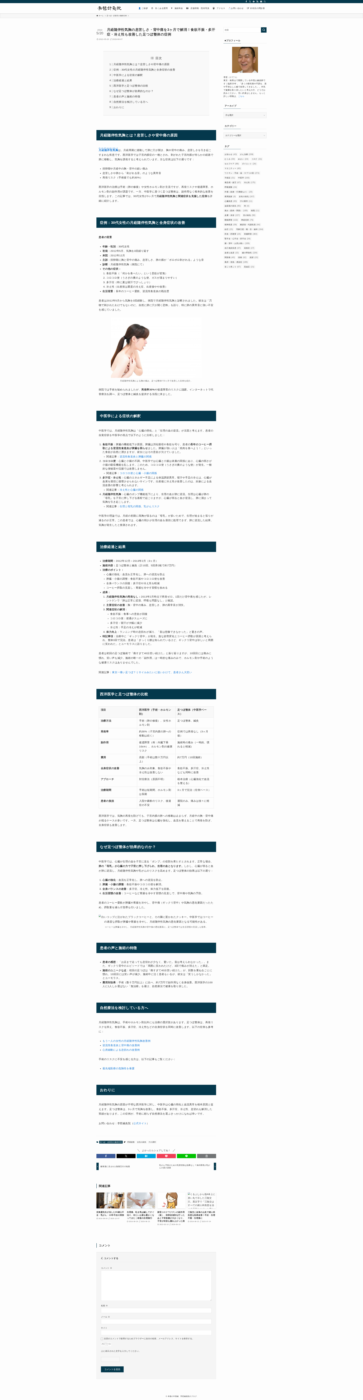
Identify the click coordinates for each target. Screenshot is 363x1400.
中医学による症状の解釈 (128, 75)
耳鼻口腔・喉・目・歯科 (249, 229)
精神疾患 (231, 225)
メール (105, 1317)
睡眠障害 (231, 220)
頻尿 (254, 257)
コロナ (257, 159)
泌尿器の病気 (233, 206)
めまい (243, 159)
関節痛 (230, 257)
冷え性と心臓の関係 (132, 489)
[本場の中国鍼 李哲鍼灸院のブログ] (110, 8)
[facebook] (246, 1)
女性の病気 (141, 1142)
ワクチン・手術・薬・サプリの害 (242, 173)
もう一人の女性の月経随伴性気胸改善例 (126, 1040)
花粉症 (249, 248)
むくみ (230, 159)
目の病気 (249, 215)
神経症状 (247, 220)
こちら (241, 96)
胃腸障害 (250, 234)
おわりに (118, 107)
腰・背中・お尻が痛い (237, 243)
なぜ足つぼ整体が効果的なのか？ (133, 91)
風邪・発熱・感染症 (236, 262)
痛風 (255, 210)
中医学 (243, 178)
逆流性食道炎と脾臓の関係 (136, 456)
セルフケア (232, 164)
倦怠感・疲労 (233, 182)
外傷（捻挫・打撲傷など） (239, 192)
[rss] (257, 1)
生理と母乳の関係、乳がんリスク (140, 506)
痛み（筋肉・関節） (236, 210)
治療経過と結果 (122, 80)
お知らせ (231, 154)
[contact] (261, 1)
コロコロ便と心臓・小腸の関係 (138, 473)
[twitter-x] (250, 1)
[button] (105, 1156)
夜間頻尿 (230, 196)
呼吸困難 (131, 1142)
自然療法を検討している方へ (130, 101)
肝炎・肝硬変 (233, 234)
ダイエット (249, 164)
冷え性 (249, 182)
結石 (229, 229)
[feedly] (254, 1)
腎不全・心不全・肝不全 (238, 239)
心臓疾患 (231, 201)
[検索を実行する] (264, 30)
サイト (104, 1328)
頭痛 (242, 257)
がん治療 (246, 154)
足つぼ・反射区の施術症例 (111, 1142)
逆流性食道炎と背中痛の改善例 (121, 1045)
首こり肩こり (233, 267)
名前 (104, 1305)
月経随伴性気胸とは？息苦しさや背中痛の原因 (141, 64)
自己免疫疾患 (233, 248)
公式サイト (140, 1123)
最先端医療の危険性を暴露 (119, 1068)
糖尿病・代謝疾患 (250, 225)
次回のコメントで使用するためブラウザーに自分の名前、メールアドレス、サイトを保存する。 (149, 1338)
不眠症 (230, 178)
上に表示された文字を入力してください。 (121, 1351)
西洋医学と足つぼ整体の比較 (130, 85)
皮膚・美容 (232, 215)
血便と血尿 (232, 253)
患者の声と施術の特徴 (126, 96)
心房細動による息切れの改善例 (121, 1049)
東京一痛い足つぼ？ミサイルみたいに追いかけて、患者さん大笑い (152, 672)
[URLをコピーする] (206, 1156)
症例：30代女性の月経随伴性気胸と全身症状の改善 (144, 69)
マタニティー (233, 168)
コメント (106, 1268)
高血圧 (249, 267)
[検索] (265, 1)
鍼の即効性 (249, 253)
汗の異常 (152, 1142)
